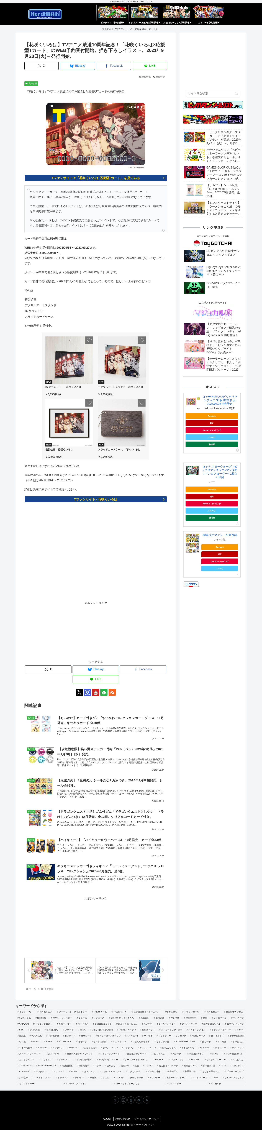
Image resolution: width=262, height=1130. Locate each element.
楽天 (212, 423)
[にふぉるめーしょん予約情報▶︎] (177, 13)
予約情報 (32, 83)
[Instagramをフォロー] (87, 692)
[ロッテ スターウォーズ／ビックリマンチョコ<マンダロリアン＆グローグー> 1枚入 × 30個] (192, 470)
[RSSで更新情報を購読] (112, 692)
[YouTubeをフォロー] (95, 692)
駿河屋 (212, 444)
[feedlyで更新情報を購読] (103, 692)
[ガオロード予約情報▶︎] (209, 13)
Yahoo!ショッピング (212, 430)
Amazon (212, 416)
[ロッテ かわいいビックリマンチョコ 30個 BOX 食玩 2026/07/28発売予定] (192, 402)
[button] (236, 93)
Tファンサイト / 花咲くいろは (95, 499)
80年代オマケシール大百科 (219, 534)
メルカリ (212, 437)
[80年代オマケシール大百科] (192, 543)
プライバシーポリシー (146, 1118)
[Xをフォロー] (79, 692)
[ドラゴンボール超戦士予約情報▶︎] (145, 13)
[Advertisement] (95, 554)
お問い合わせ (122, 1118)
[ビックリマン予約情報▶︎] (112, 13)
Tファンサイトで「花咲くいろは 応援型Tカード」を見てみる (96, 178)
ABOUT (107, 1118)
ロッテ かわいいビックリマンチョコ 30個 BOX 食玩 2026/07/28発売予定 (219, 400)
